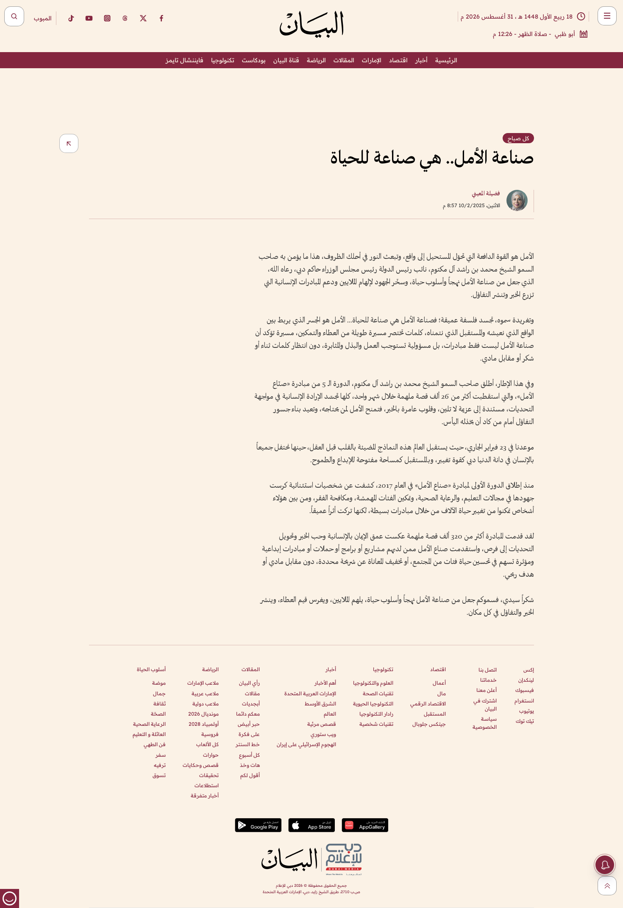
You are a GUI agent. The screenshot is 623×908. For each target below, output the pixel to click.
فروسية (210, 734)
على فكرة (249, 734)
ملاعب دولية (205, 703)
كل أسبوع (249, 755)
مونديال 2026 (203, 714)
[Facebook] (161, 18)
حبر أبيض (249, 724)
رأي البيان (249, 683)
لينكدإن (526, 680)
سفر (161, 755)
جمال (159, 693)
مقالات (252, 693)
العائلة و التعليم (149, 734)
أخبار (421, 60)
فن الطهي (155, 744)
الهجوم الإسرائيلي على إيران (306, 744)
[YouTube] (89, 18)
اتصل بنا (487, 669)
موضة (159, 683)
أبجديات (251, 703)
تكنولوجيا (222, 60)
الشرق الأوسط (320, 703)
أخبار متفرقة (205, 795)
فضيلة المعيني (486, 193)
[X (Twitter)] (143, 18)
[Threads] (125, 18)
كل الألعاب (207, 744)
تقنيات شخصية (376, 724)
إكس (528, 669)
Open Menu (607, 16)
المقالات (344, 60)
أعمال (439, 683)
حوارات (211, 755)
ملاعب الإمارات (203, 683)
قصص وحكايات (201, 765)
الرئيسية (446, 60)
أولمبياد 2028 (204, 724)
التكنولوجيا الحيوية (373, 703)
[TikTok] (71, 18)
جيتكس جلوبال (429, 724)
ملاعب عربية (205, 693)
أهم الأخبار (325, 683)
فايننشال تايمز (184, 60)
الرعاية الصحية (149, 724)
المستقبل (435, 714)
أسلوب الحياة (151, 669)
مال (441, 693)
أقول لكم (250, 775)
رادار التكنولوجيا (376, 714)
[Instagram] (107, 18)
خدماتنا (488, 680)
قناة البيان (286, 60)
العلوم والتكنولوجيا (373, 683)
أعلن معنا (486, 690)
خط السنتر (248, 744)
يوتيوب (526, 711)
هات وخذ (250, 765)
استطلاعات (207, 785)
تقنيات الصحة (378, 693)
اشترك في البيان (485, 704)
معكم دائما (248, 714)
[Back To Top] (607, 885)
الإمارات (371, 60)
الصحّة (158, 714)
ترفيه (160, 765)
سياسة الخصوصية (485, 723)
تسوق (159, 775)
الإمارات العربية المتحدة (310, 693)
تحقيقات (209, 775)
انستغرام (524, 700)
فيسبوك (524, 690)
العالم (330, 714)
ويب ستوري (323, 734)
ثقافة (159, 703)
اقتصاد (398, 60)
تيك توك (525, 721)
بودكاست (254, 60)
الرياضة (316, 60)
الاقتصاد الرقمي (428, 703)
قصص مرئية (321, 724)
